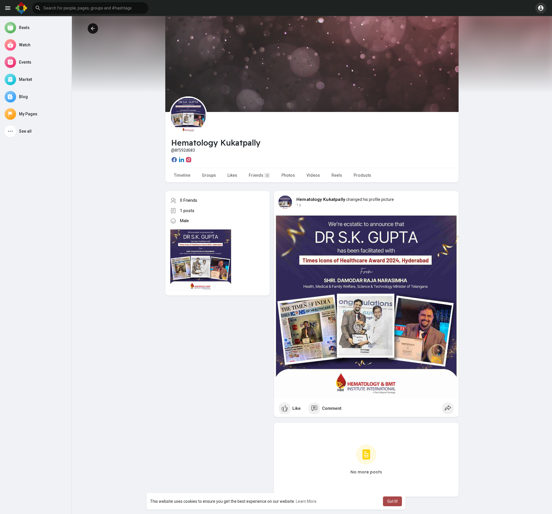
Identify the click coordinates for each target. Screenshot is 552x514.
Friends (258, 175)
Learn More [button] (306, 501)
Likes (232, 175)
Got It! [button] (392, 501)
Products (362, 175)
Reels (336, 175)
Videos (313, 175)
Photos (288, 175)
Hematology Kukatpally (320, 199)
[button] (90, 8)
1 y (298, 205)
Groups (209, 175)
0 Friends (188, 200)
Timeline (182, 175)
